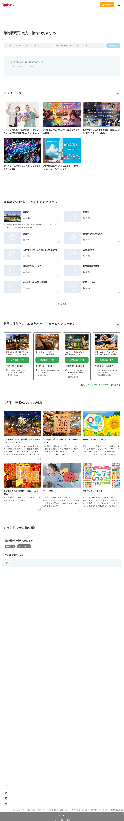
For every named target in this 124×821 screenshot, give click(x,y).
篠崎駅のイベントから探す (100, 810)
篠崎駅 (8, 546)
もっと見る (62, 304)
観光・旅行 (23, 546)
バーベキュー (91, 384)
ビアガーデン (104, 384)
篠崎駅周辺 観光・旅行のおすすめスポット (27, 62)
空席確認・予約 (17, 360)
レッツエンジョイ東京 (17, 810)
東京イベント (64, 810)
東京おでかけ (53, 810)
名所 (7, 563)
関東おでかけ (31, 810)
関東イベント (42, 810)
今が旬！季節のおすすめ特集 (22, 66)
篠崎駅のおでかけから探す (80, 810)
